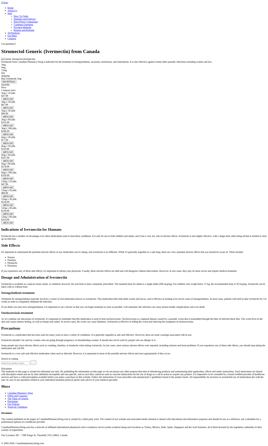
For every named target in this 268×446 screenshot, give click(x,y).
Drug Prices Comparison (26, 21)
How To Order (21, 16)
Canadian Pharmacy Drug (20, 393)
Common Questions (23, 24)
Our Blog (12, 35)
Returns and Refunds (24, 30)
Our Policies (13, 404)
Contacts (11, 38)
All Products (13, 33)
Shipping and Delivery (25, 19)
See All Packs (8, 82)
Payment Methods (22, 27)
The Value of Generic (18, 398)
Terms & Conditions (17, 407)
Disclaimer (12, 401)
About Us (12, 10)
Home (10, 8)
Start (9, 13)
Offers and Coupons (17, 395)
